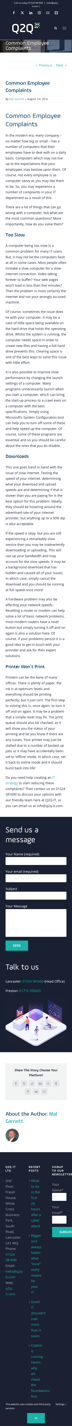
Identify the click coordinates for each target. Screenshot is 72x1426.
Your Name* (57, 1187)
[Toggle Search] (55, 28)
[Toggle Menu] (64, 28)
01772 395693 (30, 990)
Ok (36, 1418)
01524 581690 (33, 981)
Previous (45, 65)
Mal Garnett (16, 99)
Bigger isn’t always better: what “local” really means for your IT (36, 1263)
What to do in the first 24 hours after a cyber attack (36, 1203)
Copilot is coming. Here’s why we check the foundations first (36, 1370)
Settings (60, 1404)
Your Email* (57, 1210)
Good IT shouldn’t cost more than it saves (36, 1319)
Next (59, 65)
